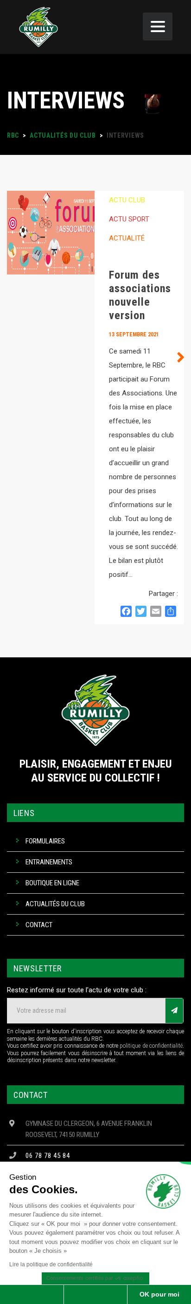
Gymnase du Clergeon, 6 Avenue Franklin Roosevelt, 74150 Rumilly (88, 1129)
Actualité (127, 238)
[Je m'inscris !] (174, 1010)
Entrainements (48, 862)
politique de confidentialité (151, 1046)
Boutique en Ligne (52, 883)
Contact (38, 925)
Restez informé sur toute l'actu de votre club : (76, 990)
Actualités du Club (55, 904)
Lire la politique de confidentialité (51, 1264)
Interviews (128, 257)
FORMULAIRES (45, 841)
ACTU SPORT (129, 219)
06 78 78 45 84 (47, 1155)
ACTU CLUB (127, 200)
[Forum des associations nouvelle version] (51, 407)
